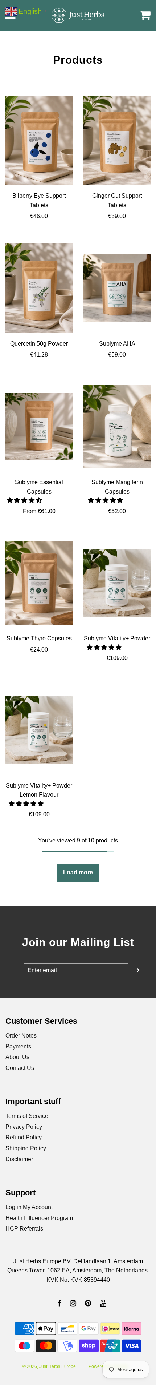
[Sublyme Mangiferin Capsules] (117, 426)
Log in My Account (29, 1207)
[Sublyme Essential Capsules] (39, 426)
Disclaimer (19, 1159)
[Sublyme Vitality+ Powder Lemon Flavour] (39, 730)
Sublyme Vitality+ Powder (117, 638)
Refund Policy (23, 1137)
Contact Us (19, 1068)
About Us (17, 1057)
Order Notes (21, 1035)
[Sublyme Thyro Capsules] (39, 583)
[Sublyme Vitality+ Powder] (117, 583)
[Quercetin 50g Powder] (39, 288)
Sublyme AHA (117, 344)
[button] (25, 500)
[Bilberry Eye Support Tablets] (39, 140)
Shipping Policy (25, 1148)
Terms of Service (26, 1116)
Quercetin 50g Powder (39, 344)
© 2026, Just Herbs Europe (49, 1366)
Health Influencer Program (39, 1218)
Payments (18, 1046)
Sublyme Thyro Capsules (39, 638)
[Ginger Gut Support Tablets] (117, 140)
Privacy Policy (23, 1127)
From (39, 511)
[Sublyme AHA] (117, 288)
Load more (78, 872)
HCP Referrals (24, 1228)
